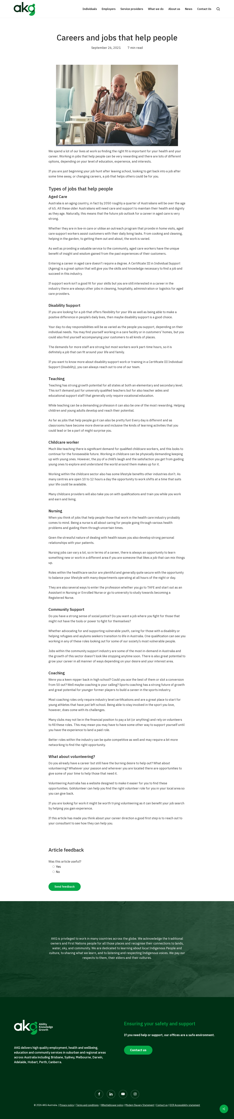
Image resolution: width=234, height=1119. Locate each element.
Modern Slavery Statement (139, 1105)
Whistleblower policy (112, 1105)
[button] (218, 9)
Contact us (162, 1105)
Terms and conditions (87, 1105)
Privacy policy (67, 1105)
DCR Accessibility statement (185, 1105)
